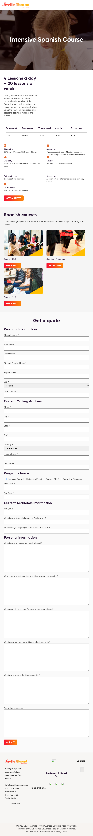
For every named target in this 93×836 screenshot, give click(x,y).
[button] (82, 769)
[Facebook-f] (18, 810)
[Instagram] (11, 810)
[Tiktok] (25, 810)
